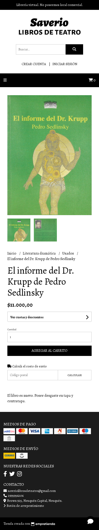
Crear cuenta (34, 64)
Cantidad (11, 329)
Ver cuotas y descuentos (27, 317)
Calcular (74, 375)
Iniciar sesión (64, 64)
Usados (68, 253)
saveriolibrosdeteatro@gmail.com (31, 490)
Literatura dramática (39, 253)
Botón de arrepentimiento (25, 505)
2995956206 (15, 495)
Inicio (12, 253)
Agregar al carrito (49, 350)
